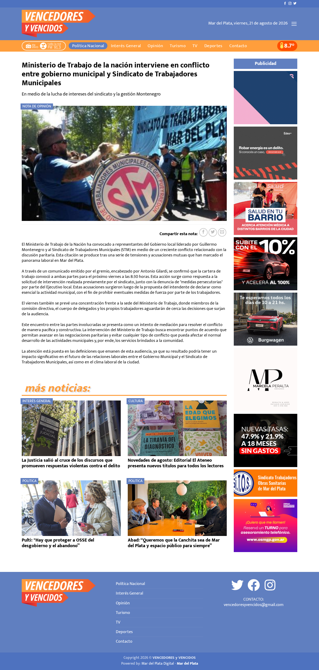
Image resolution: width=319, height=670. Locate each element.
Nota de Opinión (36, 106)
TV (195, 45)
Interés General (126, 45)
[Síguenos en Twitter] (294, 3)
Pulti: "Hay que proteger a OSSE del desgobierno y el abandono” (58, 543)
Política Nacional (88, 45)
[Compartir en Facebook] (203, 232)
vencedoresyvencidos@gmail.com (254, 604)
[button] (294, 24)
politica (29, 481)
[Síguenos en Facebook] (285, 3)
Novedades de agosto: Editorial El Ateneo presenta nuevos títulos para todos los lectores (176, 463)
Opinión (155, 45)
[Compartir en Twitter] (213, 232)
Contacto (238, 45)
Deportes (213, 45)
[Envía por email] (222, 232)
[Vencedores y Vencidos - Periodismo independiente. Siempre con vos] (61, 23)
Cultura (135, 401)
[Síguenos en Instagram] (289, 3)
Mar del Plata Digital (158, 663)
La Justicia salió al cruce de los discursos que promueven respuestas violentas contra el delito (71, 463)
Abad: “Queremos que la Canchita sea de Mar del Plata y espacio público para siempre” (174, 543)
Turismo (178, 45)
